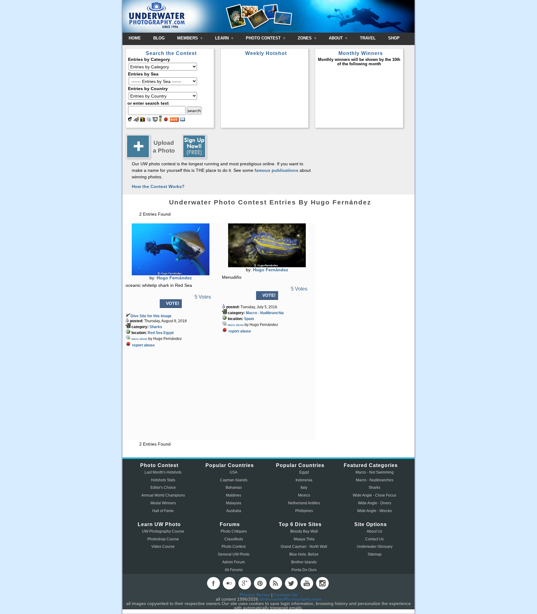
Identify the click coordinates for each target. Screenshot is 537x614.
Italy (304, 487)
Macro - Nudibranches (374, 480)
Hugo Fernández (174, 277)
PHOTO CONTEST (264, 38)
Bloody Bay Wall (304, 531)
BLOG (159, 38)
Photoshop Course (163, 539)
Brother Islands (304, 562)
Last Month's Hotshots (163, 472)
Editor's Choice (163, 487)
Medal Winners (163, 503)
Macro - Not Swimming (375, 472)
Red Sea (155, 333)
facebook (213, 583)
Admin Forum (233, 562)
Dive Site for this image (151, 316)
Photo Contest (234, 546)
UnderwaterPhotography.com (290, 599)
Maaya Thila (304, 539)
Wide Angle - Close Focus (374, 495)
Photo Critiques (234, 531)
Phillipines (304, 511)
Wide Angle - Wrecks (374, 511)
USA (233, 472)
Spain (249, 319)
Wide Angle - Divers (374, 503)
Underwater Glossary (374, 546)
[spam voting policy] (166, 120)
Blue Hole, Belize (304, 554)
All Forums (234, 570)
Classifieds (233, 539)
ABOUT (336, 38)
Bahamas (234, 487)
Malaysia (233, 503)
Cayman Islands (233, 480)
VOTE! (172, 303)
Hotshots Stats (163, 480)
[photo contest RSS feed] (174, 120)
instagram (322, 583)
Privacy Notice (255, 594)
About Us (374, 531)
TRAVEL (368, 38)
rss (275, 583)
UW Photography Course (163, 531)
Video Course (163, 546)
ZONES (305, 38)
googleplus (244, 583)
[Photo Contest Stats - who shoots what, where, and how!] (142, 120)
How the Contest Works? (158, 186)
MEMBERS (188, 38)
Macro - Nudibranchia (265, 313)
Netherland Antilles (304, 503)
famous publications (276, 170)
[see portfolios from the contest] (148, 120)
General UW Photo (234, 554)
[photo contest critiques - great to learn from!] (136, 120)
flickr (229, 583)
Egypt (168, 333)
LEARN (222, 38)
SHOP (394, 38)
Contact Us (374, 539)
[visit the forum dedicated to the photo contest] (129, 120)
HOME (135, 38)
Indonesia (304, 480)
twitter (291, 583)
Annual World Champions (163, 495)
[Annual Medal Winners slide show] (155, 120)
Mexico (304, 495)
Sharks (155, 327)
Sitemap (375, 554)
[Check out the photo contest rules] (182, 120)
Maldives (233, 495)
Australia (233, 511)
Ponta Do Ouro (304, 570)
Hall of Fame (163, 511)
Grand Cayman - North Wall (304, 546)
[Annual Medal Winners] (160, 120)
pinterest (260, 583)
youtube (307, 583)
